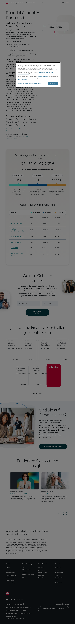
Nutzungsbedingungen (43, 76)
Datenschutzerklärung (22, 79)
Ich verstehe (53, 83)
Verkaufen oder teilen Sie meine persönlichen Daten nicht (30, 83)
